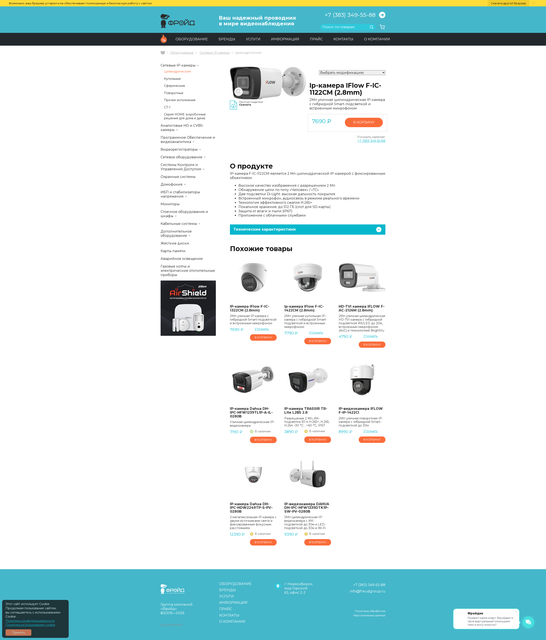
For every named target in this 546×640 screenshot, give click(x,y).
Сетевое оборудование (181, 157)
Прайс (316, 39)
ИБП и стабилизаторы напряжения (180, 194)
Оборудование (192, 39)
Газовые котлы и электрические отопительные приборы (188, 270)
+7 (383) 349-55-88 (350, 15)
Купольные (172, 79)
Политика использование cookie (30, 625)
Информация (285, 39)
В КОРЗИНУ (364, 122)
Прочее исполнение (180, 100)
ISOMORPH (172, 625)
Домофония (172, 184)
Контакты (343, 39)
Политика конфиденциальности (30, 621)
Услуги (253, 39)
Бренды (227, 39)
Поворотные (173, 93)
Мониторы (170, 204)
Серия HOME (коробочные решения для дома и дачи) (185, 116)
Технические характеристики (264, 229)
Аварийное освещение (182, 259)
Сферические (174, 86)
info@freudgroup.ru (367, 591)
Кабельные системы (179, 224)
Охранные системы (178, 177)
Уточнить (262, 329)
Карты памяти (173, 251)
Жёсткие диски (175, 243)
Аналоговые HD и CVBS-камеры (182, 128)
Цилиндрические (177, 71)
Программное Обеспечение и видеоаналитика (188, 139)
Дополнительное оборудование (176, 233)
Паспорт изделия (251, 103)
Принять (18, 632)
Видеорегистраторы (179, 149)
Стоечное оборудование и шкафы (184, 214)
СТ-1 (167, 107)
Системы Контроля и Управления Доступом (181, 167)
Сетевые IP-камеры (215, 53)
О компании (377, 39)
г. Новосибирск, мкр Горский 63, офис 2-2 (298, 588)
